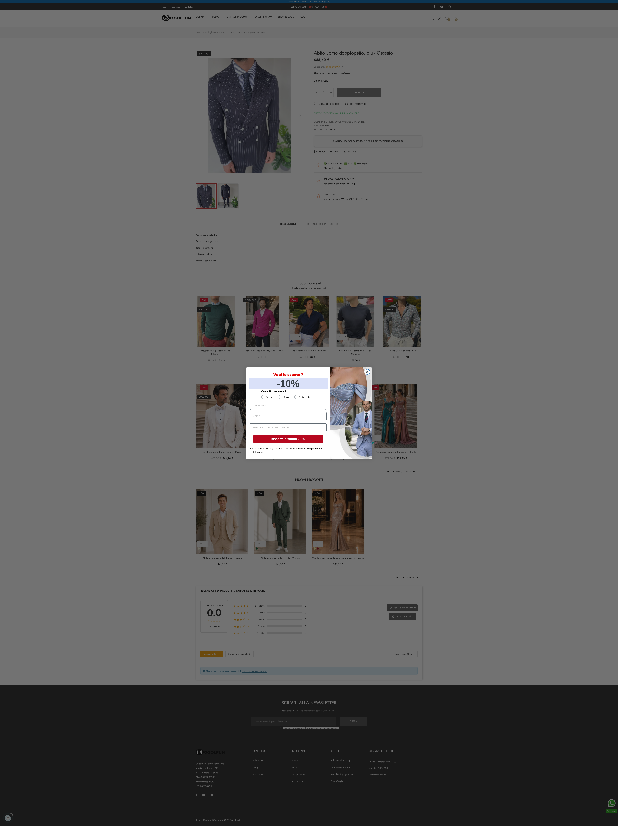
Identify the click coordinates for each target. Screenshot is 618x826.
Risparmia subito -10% (288, 439)
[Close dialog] (367, 371)
